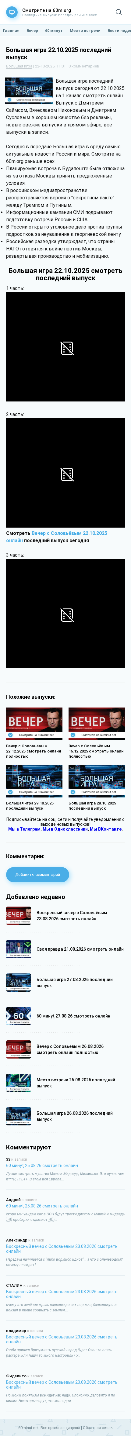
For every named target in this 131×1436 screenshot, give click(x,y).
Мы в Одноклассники (65, 829)
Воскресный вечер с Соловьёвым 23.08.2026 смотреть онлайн (62, 1249)
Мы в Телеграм (24, 829)
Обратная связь (98, 1427)
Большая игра (19, 66)
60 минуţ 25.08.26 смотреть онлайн (42, 1165)
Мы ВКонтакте (106, 829)
